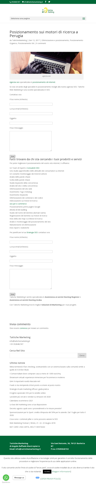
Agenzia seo (15, 82)
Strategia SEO (32, 232)
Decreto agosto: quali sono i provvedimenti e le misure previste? (36, 408)
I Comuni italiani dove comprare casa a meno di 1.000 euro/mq (35, 373)
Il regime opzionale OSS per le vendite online (28, 393)
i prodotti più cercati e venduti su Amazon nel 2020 (30, 397)
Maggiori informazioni (61, 471)
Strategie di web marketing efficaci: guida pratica (29, 389)
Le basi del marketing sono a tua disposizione (28, 404)
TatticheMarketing (19, 40)
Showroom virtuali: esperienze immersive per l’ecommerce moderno (37, 377)
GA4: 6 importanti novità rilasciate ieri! (25, 381)
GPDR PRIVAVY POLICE (50, 478)
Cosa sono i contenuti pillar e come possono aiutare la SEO (34, 419)
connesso (24, 328)
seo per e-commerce (18, 204)
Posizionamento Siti (26, 43)
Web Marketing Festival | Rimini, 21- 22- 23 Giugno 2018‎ (32, 423)
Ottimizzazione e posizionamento (55, 40)
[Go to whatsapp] (6, 477)
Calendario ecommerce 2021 (21, 400)
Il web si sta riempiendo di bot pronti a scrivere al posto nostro (35, 385)
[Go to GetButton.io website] (6, 482)
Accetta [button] (47, 471)
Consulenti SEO (33, 168)
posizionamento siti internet (44, 82)
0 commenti (41, 43)
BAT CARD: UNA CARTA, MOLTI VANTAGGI (27, 427)
